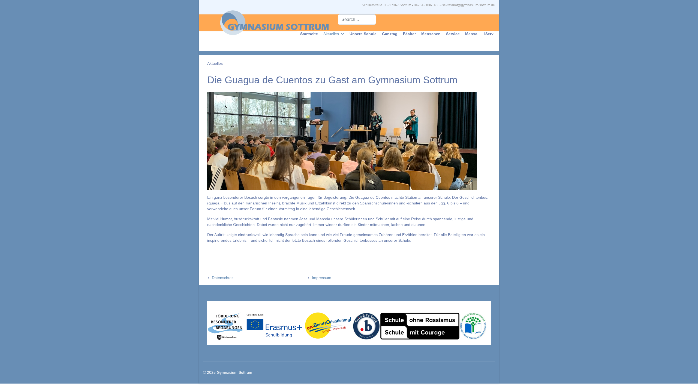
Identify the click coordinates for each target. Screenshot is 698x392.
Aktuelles (331, 34)
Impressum (321, 277)
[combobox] (357, 19)
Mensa (471, 34)
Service (453, 34)
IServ (489, 34)
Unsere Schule (363, 34)
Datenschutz (222, 277)
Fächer (409, 34)
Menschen (431, 34)
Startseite (309, 34)
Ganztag (390, 34)
